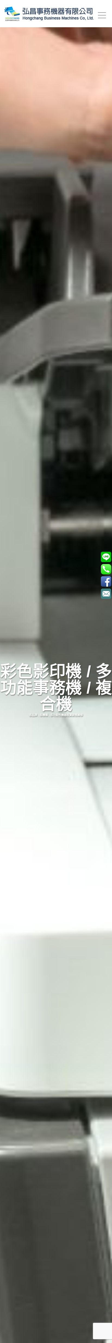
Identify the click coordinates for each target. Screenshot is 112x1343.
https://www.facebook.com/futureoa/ (106, 581)
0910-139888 (106, 569)
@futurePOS (106, 557)
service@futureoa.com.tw (106, 593)
